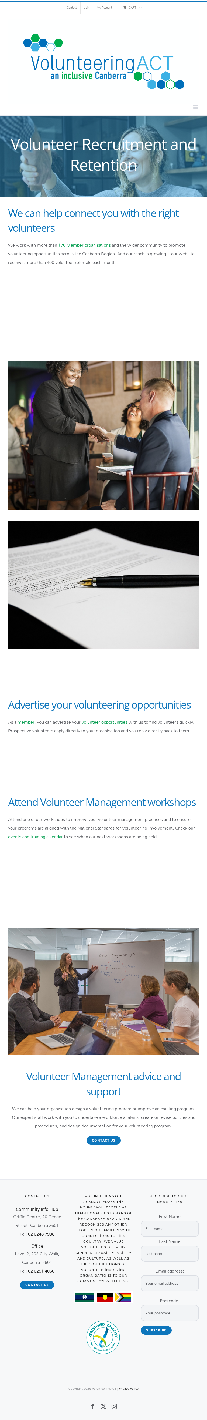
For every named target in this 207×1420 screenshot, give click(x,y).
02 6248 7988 (41, 1233)
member (26, 721)
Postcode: (170, 1300)
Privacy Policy (129, 1388)
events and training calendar (35, 836)
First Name (170, 1216)
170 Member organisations (84, 244)
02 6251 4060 (41, 1270)
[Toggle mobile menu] (196, 107)
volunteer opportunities (104, 721)
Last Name (169, 1241)
